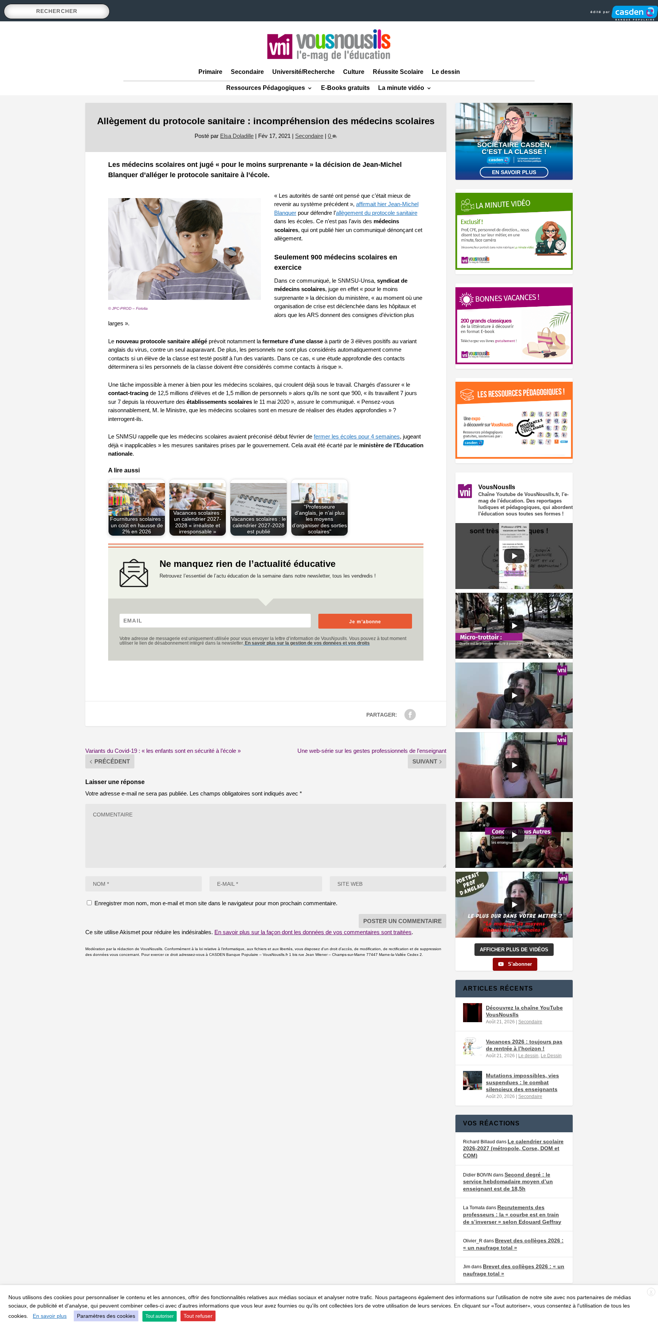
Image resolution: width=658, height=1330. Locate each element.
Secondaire (247, 72)
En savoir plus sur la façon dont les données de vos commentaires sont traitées (313, 932)
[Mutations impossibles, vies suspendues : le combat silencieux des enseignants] (472, 1080)
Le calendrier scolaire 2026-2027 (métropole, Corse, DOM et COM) (513, 1148)
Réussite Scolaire (398, 72)
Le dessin (446, 72)
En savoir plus (514, 172)
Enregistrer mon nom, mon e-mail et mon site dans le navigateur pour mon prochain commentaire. (215, 903)
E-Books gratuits (345, 88)
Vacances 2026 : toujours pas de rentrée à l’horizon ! (524, 1045)
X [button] (651, 1292)
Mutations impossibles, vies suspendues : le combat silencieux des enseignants (522, 1082)
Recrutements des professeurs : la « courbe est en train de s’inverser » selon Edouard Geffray (512, 1214)
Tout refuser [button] (198, 1316)
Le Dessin (551, 1055)
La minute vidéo (401, 88)
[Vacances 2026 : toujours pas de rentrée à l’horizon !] (472, 1046)
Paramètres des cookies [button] (106, 1316)
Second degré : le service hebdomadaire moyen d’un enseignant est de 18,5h (508, 1182)
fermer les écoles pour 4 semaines (357, 436)
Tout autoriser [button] (159, 1316)
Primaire (210, 72)
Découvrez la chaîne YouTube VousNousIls (524, 1011)
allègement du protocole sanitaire (376, 213)
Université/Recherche (303, 72)
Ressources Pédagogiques (265, 88)
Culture (353, 72)
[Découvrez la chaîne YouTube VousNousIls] (472, 1012)
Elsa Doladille (237, 136)
